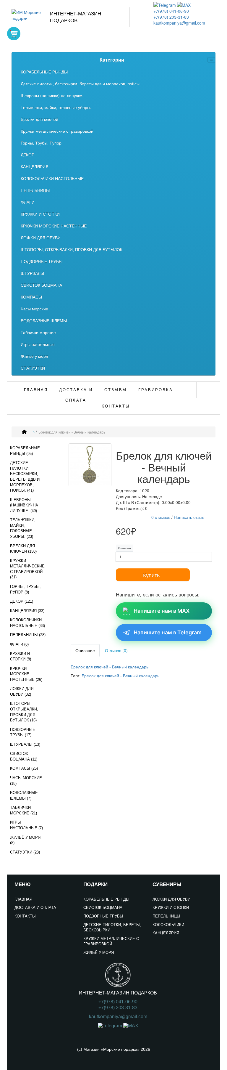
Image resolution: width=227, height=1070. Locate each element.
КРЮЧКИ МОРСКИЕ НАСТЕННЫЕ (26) (26, 674)
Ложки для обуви (171, 899)
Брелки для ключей (39, 119)
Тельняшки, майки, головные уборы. (56, 107)
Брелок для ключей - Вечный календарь (71, 432)
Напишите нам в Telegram (168, 632)
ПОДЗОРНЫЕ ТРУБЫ (41, 261)
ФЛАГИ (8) (19, 644)
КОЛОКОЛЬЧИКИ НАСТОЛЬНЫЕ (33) (27, 623)
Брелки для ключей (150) (23, 549)
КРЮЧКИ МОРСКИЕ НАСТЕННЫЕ (54, 226)
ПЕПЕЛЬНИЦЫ (35, 190)
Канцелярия (166, 933)
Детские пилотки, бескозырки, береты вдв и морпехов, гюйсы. (81, 83)
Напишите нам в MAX (161, 611)
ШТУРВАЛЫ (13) (25, 744)
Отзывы (115, 390)
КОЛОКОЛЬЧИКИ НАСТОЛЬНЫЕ (52, 178)
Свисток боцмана (102, 907)
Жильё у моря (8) (25, 840)
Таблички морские (38, 332)
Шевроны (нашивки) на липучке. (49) (24, 505)
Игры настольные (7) (26, 825)
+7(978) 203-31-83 (171, 17)
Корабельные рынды (106, 899)
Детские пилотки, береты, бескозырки (112, 928)
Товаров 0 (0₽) (13, 33)
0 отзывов (160, 517)
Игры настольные (38, 344)
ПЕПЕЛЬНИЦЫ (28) (28, 635)
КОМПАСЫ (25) (24, 768)
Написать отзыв (189, 517)
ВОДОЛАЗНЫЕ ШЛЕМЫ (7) (24, 795)
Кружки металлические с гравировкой (57, 131)
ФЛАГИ (28, 202)
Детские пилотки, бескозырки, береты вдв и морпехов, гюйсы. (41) (25, 477)
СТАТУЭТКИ (33, 368)
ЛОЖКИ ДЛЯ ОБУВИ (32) (21, 691)
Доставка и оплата (76, 395)
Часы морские (34, 309)
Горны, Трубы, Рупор (41, 143)
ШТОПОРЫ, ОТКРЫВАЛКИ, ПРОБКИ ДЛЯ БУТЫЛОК (71, 249)
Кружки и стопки (171, 907)
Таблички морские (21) (23, 810)
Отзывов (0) (116, 650)
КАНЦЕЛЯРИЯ (34, 166)
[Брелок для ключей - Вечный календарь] (90, 466)
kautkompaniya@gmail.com (179, 23)
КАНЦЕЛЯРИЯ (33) (27, 611)
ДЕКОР (27, 155)
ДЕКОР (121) (21, 601)
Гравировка (155, 390)
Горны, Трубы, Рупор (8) (25, 589)
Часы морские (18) (26, 781)
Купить (151, 575)
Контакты (116, 406)
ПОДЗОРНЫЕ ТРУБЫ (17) (22, 732)
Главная (36, 390)
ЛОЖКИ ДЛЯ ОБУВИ (41, 237)
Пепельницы (166, 916)
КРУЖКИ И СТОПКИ (40, 214)
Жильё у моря (34, 356)
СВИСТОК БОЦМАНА (41, 285)
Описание (85, 650)
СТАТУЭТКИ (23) (25, 852)
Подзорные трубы (103, 916)
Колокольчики (168, 925)
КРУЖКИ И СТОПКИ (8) (20, 656)
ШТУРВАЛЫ (32, 273)
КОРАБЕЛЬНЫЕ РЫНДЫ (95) (25, 451)
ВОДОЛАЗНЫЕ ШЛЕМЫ (44, 320)
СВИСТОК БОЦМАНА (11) (23, 756)
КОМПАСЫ (31, 297)
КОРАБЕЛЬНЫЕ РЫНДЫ (44, 72)
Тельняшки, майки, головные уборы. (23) (22, 528)
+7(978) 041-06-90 (171, 11)
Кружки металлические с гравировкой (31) (27, 569)
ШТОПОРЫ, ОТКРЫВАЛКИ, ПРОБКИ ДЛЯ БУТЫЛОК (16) (24, 711)
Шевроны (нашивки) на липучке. (52, 95)
